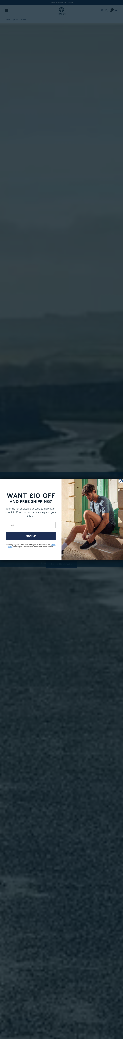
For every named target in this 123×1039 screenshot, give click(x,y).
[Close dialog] (121, 481)
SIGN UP (31, 536)
